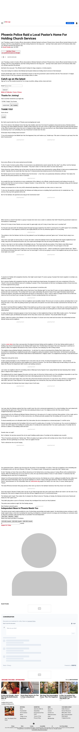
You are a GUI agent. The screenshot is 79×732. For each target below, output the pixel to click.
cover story (9, 344)
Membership (51, 718)
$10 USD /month (6, 521)
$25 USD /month (17, 521)
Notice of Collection (6, 92)
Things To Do (23, 716)
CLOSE (3, 117)
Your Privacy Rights (64, 726)
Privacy (20, 92)
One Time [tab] (4, 516)
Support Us (70, 23)
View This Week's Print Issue (10, 719)
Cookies (31, 726)
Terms (15, 92)
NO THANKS (14, 105)
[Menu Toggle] (2, 23)
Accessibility (42, 726)
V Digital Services (66, 718)
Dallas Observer (66, 709)
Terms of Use (37, 716)
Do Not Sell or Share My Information (39, 729)
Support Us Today (6, 525)
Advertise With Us (38, 709)
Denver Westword (66, 710)
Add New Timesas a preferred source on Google (11, 52)
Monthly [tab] (11, 516)
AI (52, 726)
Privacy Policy (37, 718)
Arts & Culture (23, 712)
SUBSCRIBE (6, 105)
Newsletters (23, 718)
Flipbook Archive (52, 714)
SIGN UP (5, 90)
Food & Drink (23, 710)
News (21, 709)
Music (21, 714)
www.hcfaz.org (35, 481)
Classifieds (37, 710)
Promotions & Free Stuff (39, 713)
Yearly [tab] (16, 516)
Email (3, 86)
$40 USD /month (27, 521)
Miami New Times (66, 712)
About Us (50, 709)
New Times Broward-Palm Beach (67, 715)
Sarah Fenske (7, 47)
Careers (50, 710)
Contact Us (51, 712)
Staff (49, 716)
